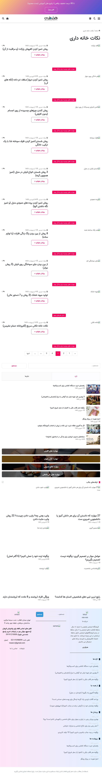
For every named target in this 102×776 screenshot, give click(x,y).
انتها (28, 353)
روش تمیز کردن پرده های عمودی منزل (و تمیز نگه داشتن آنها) (26, 204)
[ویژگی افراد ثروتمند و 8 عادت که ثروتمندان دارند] (25, 580)
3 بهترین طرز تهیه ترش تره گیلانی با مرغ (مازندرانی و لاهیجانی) (63, 396)
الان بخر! (51, 9)
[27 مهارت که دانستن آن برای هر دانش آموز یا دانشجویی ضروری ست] (76, 499)
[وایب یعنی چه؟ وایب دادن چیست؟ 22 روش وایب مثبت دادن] (25, 499)
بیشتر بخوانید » (39, 54)
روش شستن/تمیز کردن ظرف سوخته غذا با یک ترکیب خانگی (25, 143)
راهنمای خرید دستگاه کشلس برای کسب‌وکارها (69, 385)
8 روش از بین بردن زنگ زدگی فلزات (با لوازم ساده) (27, 235)
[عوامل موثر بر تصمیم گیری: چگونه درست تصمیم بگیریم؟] (76, 540)
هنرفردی (85, 647)
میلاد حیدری (42, 45)
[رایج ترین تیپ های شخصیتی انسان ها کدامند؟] (76, 580)
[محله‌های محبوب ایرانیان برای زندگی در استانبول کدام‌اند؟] (93, 440)
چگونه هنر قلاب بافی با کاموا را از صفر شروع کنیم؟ (67, 407)
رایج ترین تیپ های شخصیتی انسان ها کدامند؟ (77, 597)
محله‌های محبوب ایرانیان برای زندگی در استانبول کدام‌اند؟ (65, 436)
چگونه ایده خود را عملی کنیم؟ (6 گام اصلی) (28, 556)
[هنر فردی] (51, 18)
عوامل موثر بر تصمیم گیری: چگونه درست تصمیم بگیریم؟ (80, 558)
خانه (97, 30)
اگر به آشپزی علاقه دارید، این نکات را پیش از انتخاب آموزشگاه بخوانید (61, 425)
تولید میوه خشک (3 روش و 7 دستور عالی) (27, 295)
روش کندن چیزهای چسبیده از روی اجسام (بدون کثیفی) (28, 112)
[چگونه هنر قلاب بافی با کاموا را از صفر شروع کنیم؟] (93, 411)
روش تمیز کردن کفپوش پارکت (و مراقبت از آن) (25, 49)
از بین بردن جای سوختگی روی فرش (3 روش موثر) (26, 266)
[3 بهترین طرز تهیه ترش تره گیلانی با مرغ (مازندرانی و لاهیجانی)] (93, 400)
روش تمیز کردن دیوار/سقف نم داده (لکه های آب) (26, 81)
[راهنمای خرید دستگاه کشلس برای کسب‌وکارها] (93, 389)
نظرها (27, 376)
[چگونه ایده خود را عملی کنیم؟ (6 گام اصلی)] (25, 540)
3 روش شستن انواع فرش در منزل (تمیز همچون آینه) (28, 174)
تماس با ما (13, 648)
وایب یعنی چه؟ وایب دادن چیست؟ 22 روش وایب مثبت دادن (27, 517)
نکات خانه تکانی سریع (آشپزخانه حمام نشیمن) (25, 326)
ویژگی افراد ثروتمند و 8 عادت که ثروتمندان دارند (26, 597)
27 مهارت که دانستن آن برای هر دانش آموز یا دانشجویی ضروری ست (78, 517)
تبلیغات (22, 648)
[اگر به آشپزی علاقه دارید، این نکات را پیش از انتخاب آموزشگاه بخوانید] (93, 429)
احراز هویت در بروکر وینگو (91, 419)
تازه (76, 376)
